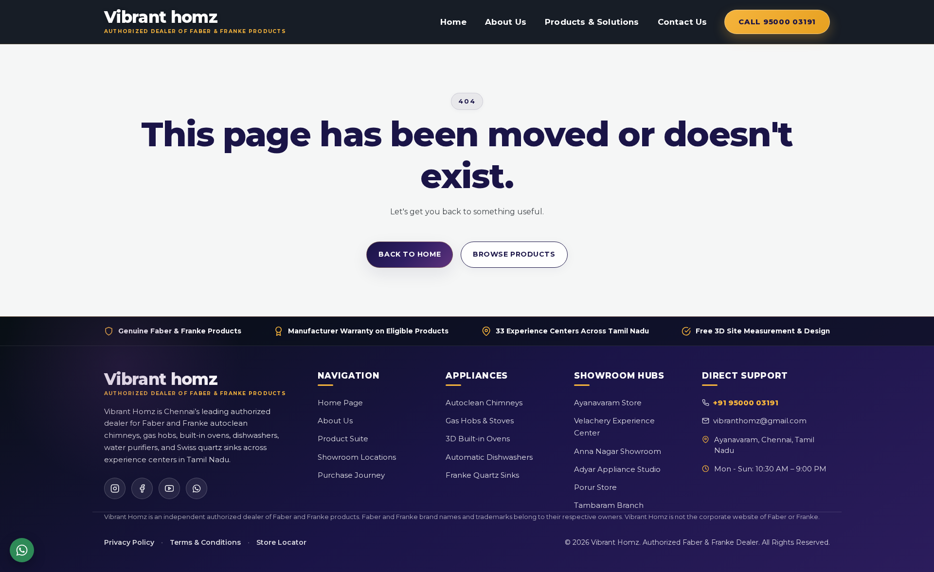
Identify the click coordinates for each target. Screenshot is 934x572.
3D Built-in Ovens (478, 438)
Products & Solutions (592, 22)
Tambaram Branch (609, 505)
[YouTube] (169, 488)
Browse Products (514, 254)
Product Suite (343, 438)
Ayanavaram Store (608, 402)
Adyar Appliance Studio (617, 469)
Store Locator (281, 542)
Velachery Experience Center (614, 426)
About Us (505, 22)
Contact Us (682, 22)
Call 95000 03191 (777, 21)
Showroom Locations (357, 457)
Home (453, 22)
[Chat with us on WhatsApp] (22, 550)
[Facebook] (142, 488)
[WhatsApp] (196, 488)
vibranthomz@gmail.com (760, 420)
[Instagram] (115, 488)
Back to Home (409, 254)
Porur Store (595, 487)
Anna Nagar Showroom (617, 451)
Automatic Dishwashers (489, 457)
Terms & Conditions (205, 542)
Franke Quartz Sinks (482, 475)
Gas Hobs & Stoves (480, 420)
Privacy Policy (129, 542)
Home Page (340, 402)
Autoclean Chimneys (484, 402)
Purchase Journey (351, 475)
